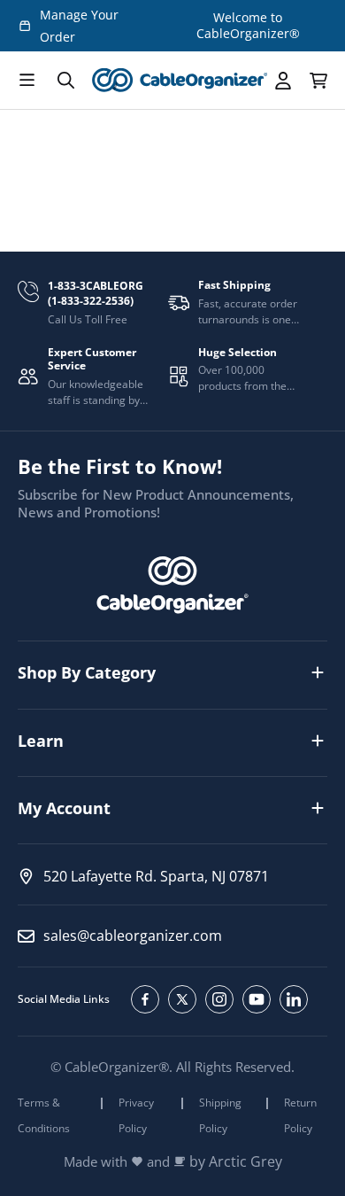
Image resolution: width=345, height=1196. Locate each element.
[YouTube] (256, 999)
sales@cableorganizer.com (132, 935)
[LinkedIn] (294, 999)
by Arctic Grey (235, 1161)
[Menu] (26, 80)
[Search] (65, 80)
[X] (182, 999)
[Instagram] (219, 999)
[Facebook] (145, 999)
